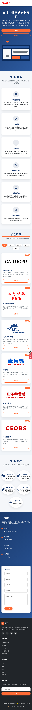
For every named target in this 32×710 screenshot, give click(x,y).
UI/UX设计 (4, 645)
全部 (4, 245)
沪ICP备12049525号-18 (24, 703)
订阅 (16, 693)
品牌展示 (16, 248)
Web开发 (3, 648)
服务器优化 (4, 654)
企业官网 (19, 245)
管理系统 (27, 245)
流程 (2, 672)
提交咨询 (8, 608)
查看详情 (16, 280)
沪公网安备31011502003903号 (17, 706)
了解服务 (16, 30)
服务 (2, 666)
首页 (2, 664)
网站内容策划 (5, 643)
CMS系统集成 (5, 651)
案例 (2, 669)
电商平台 (11, 245)
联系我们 (16, 35)
